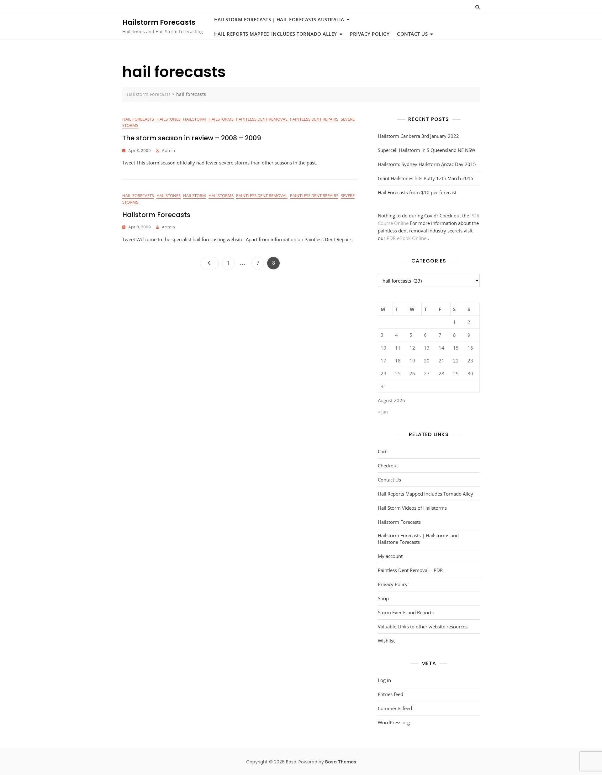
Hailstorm (194, 119)
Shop (383, 598)
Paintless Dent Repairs (314, 119)
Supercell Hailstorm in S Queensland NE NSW (426, 150)
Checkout (388, 465)
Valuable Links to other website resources (422, 626)
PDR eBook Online (407, 238)
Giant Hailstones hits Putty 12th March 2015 (425, 178)
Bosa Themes (340, 762)
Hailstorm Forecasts (158, 22)
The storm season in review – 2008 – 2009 (191, 138)
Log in (384, 680)
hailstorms (221, 119)
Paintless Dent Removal (262, 119)
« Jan (383, 411)
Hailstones (168, 119)
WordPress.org (394, 722)
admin (168, 150)
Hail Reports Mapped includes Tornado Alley (275, 34)
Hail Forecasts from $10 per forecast (417, 192)
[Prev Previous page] (209, 263)
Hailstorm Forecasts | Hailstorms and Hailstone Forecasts (418, 538)
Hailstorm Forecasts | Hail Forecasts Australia (279, 19)
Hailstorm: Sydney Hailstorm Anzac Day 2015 (427, 164)
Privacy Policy (369, 34)
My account (390, 556)
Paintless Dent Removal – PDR (410, 570)
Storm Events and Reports (406, 612)
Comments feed (395, 708)
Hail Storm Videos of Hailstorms (412, 508)
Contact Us (412, 34)
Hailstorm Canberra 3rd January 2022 (418, 136)
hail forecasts (138, 119)
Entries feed (390, 694)
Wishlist (386, 640)
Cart (382, 451)
